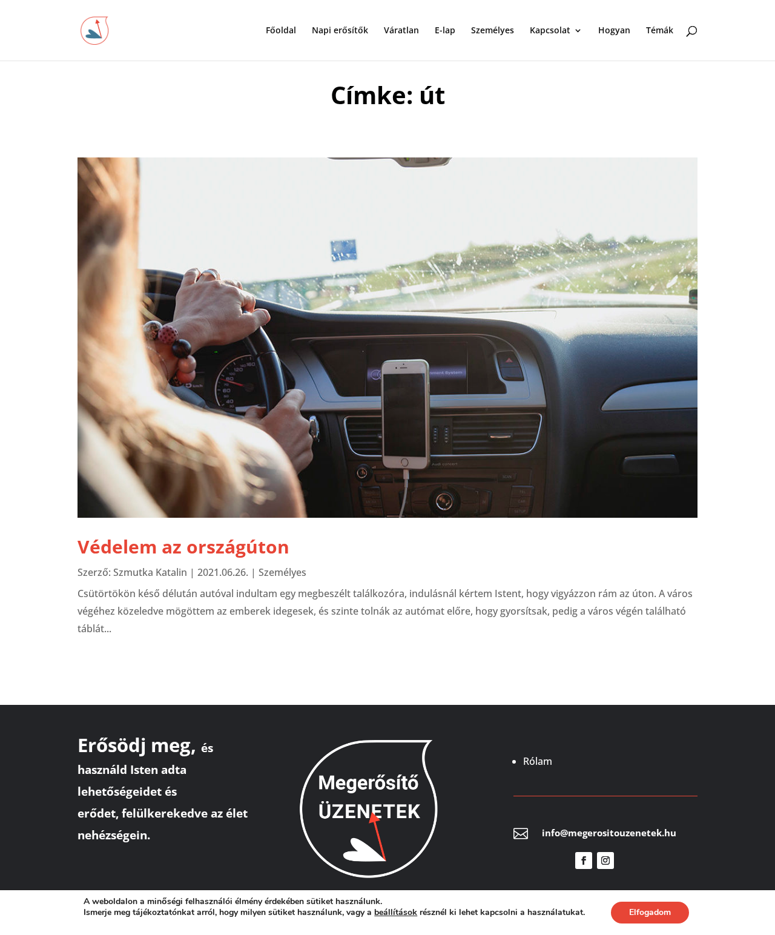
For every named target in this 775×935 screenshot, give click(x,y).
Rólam (537, 761)
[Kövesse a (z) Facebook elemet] (583, 860)
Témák (659, 31)
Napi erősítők (340, 31)
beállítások (395, 912)
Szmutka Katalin (150, 572)
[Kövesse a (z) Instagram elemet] (605, 860)
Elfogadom (650, 912)
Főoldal (281, 31)
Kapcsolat (550, 31)
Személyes (492, 31)
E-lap (445, 31)
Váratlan (401, 31)
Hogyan (614, 31)
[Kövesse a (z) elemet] (627, 860)
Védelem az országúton (183, 546)
